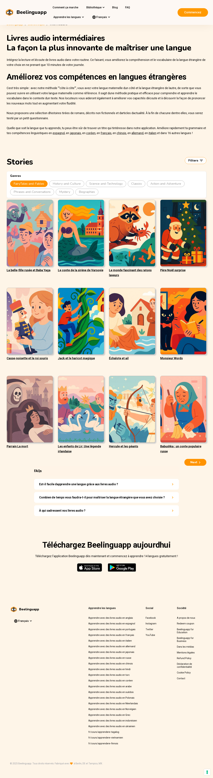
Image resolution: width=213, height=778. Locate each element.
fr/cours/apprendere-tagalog (103, 732)
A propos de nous (186, 618)
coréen (91, 133)
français (106, 133)
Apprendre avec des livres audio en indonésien (112, 720)
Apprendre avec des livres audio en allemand (111, 646)
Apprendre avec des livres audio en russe (109, 658)
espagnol (59, 133)
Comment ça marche (65, 7)
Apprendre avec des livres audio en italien (110, 640)
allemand (137, 133)
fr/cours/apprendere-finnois (103, 743)
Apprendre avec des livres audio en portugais (111, 629)
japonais (75, 133)
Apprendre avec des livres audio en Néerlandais (113, 703)
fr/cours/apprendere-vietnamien (105, 737)
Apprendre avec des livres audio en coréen (110, 680)
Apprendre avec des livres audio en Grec (109, 715)
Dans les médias (185, 646)
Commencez (192, 12)
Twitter (149, 629)
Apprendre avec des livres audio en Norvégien (112, 709)
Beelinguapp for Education (185, 631)
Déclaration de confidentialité (184, 665)
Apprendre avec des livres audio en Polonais (111, 697)
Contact (181, 678)
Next (193, 462)
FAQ (127, 7)
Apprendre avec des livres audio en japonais (111, 652)
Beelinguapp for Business (185, 639)
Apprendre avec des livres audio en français (111, 635)
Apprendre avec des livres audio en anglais (110, 618)
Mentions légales (186, 652)
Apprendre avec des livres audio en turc (109, 675)
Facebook (151, 618)
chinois (121, 133)
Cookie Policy (184, 672)
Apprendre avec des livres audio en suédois (111, 692)
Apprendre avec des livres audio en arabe (110, 686)
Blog (115, 7)
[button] (95, 7)
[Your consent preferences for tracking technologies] (207, 772)
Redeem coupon (185, 623)
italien (152, 133)
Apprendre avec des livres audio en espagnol (111, 623)
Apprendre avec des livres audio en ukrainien (111, 726)
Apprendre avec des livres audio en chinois (110, 663)
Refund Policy (184, 658)
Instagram (151, 623)
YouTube (150, 635)
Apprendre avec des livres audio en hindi (109, 669)
